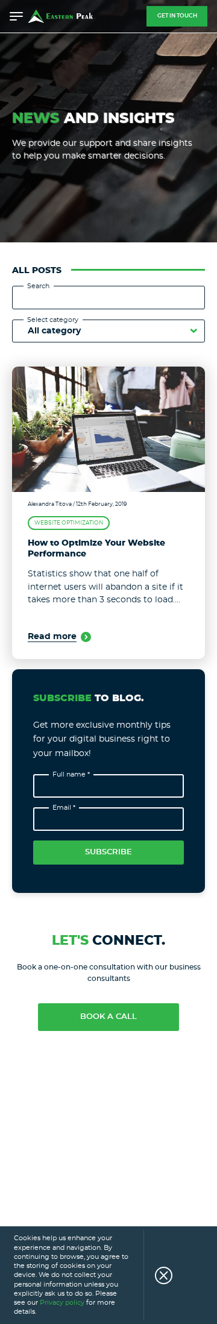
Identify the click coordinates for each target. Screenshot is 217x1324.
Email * (63, 807)
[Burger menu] (16, 16)
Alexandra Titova (50, 504)
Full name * (71, 774)
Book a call (108, 1017)
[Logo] (60, 16)
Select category (52, 320)
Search (38, 286)
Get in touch (177, 16)
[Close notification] (157, 1275)
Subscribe (108, 852)
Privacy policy (62, 1302)
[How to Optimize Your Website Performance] (108, 429)
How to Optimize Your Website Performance (96, 549)
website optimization (68, 523)
